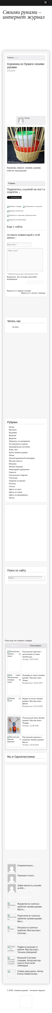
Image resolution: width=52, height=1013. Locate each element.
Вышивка (13, 433)
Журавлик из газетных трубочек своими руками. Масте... (29, 907)
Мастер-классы (15, 461)
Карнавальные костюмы (19, 447)
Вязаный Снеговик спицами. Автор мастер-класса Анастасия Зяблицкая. (29, 962)
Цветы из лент (15, 489)
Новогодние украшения (19, 469)
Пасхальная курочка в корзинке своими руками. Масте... (33, 739)
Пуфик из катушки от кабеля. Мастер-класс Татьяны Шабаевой (28, 949)
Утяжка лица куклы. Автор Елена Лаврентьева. (30, 972)
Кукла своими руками (18, 452)
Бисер (11, 427)
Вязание (12, 435)
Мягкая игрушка (16, 467)
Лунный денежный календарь (22, 458)
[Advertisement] (29, 93)
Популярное (35, 645)
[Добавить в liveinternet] (15, 211)
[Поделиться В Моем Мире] (17, 220)
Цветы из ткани (15, 492)
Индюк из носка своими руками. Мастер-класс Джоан (32, 701)
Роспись (12, 483)
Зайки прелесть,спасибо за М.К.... (29, 886)
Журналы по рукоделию (19, 441)
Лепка (11, 455)
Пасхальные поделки (18, 475)
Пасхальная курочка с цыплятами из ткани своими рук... (31, 654)
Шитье (12, 498)
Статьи (12, 486)
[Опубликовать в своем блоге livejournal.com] (33, 206)
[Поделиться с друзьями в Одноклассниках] (22, 215)
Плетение (13, 478)
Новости (12, 472)
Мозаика (12, 464)
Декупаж (12, 438)
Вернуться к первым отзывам (19, 291)
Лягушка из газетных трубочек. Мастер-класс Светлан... (29, 930)
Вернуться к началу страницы (33, 293)
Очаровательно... (25, 865)
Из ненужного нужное (18, 444)
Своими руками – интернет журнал (24, 13)
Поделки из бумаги (17, 481)
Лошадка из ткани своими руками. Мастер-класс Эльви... (33, 677)
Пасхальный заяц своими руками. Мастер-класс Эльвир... (33, 720)
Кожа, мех (13, 450)
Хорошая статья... (26, 875)
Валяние (13, 430)
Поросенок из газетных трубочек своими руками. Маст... (29, 919)
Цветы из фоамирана (18, 495)
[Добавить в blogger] (15, 206)
